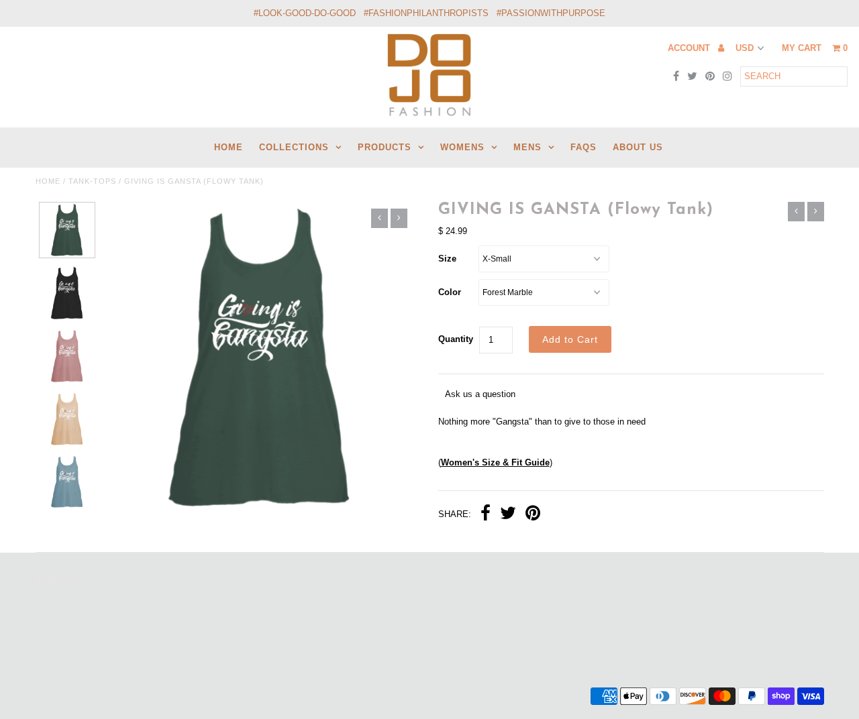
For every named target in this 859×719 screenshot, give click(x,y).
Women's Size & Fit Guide (495, 462)
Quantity (455, 339)
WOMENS (462, 147)
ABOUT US (638, 147)
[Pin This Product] (532, 514)
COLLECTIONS (294, 147)
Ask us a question (480, 394)
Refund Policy (63, 650)
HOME (228, 147)
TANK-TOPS (92, 181)
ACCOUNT (690, 48)
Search (49, 607)
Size (447, 259)
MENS (527, 147)
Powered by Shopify (313, 694)
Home (48, 181)
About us (53, 621)
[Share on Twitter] (508, 514)
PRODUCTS (384, 147)
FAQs (583, 147)
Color (449, 292)
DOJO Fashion (129, 694)
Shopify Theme (185, 694)
